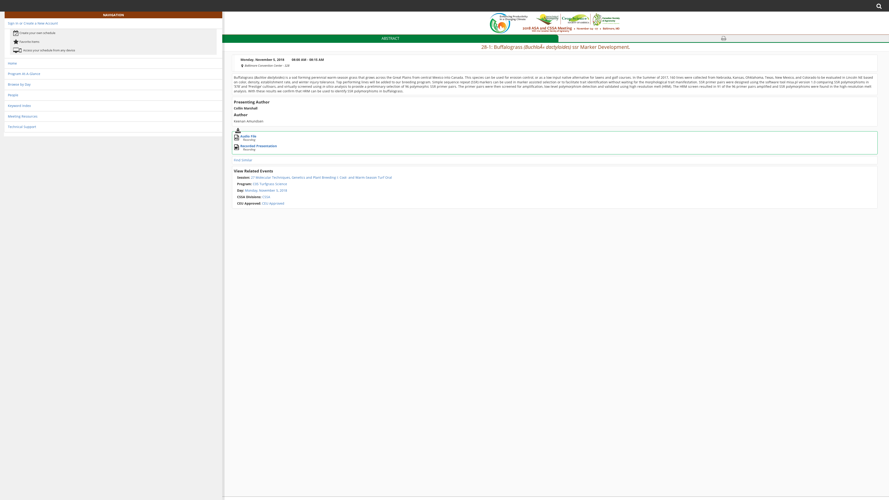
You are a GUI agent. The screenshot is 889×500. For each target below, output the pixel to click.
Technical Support (22, 127)
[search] (880, 6)
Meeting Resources (23, 116)
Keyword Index (19, 105)
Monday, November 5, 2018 (266, 190)
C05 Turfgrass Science (262, 184)
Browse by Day (19, 84)
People (13, 95)
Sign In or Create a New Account (33, 23)
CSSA (253, 197)
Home (12, 63)
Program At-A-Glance (24, 74)
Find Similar (243, 160)
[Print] (724, 38)
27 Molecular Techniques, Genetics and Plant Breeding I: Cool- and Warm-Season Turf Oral (314, 177)
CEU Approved (260, 203)
